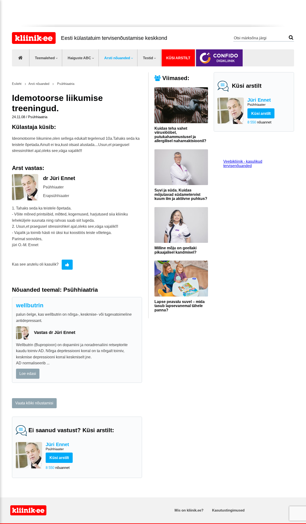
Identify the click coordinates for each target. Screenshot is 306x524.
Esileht (17, 84)
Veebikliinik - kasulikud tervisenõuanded (242, 163)
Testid (148, 58)
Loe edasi (27, 374)
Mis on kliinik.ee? (189, 510)
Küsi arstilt (178, 58)
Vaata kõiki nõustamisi (34, 403)
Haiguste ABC (79, 58)
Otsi (291, 38)
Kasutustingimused (228, 510)
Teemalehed (45, 58)
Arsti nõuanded (117, 58)
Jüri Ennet (259, 101)
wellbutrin (30, 305)
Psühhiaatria (65, 84)
